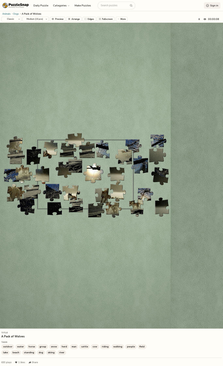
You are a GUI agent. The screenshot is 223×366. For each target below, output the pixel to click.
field (141, 346)
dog (41, 352)
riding (105, 346)
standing (29, 352)
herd (64, 346)
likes (21, 362)
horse (32, 346)
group (43, 346)
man (74, 346)
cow (95, 346)
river (61, 352)
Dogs (16, 13)
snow (54, 346)
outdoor (7, 346)
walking (117, 346)
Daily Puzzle (40, 5)
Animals (6, 13)
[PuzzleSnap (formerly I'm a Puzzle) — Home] (16, 5)
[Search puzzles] (131, 5)
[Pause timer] (199, 19)
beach (16, 352)
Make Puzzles (83, 5)
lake (5, 352)
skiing (51, 352)
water (20, 346)
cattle (84, 346)
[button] (61, 5)
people (131, 346)
